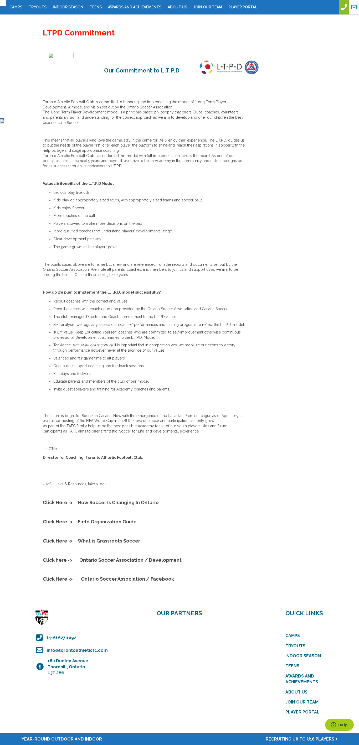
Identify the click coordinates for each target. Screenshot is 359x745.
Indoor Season (68, 7)
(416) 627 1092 (61, 637)
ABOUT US (177, 7)
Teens (96, 7)
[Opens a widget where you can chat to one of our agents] (339, 725)
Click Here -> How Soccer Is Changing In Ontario (101, 502)
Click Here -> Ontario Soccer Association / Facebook (108, 579)
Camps (15, 7)
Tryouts (38, 7)
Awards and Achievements (134, 7)
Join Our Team (207, 7)
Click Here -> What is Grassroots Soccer (91, 541)
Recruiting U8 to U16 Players (300, 739)
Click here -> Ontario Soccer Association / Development (112, 560)
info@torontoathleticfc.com (77, 650)
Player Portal (242, 7)
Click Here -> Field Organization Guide (90, 521)
